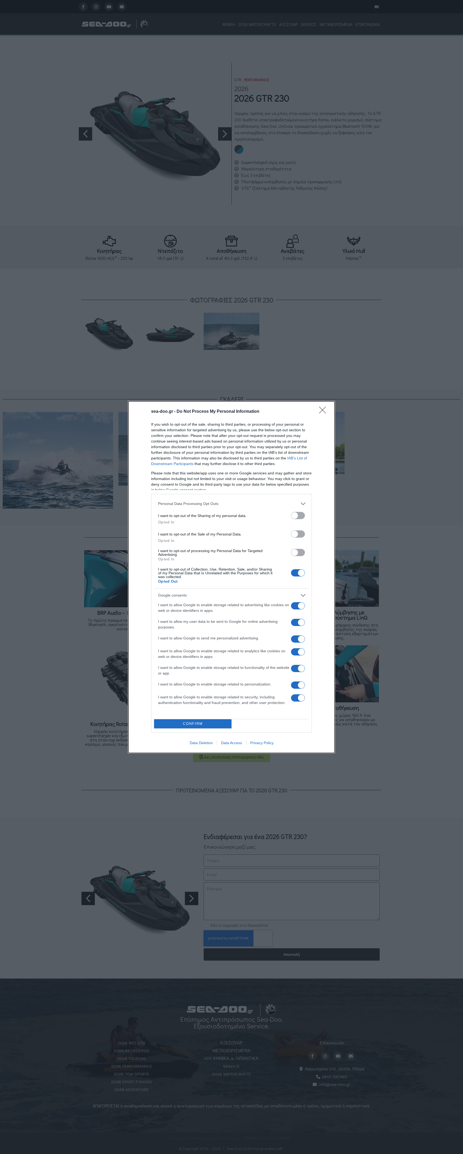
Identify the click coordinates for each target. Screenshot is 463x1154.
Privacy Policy (262, 743)
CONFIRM (193, 724)
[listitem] (231, 504)
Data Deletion (201, 743)
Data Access (231, 743)
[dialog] (231, 577)
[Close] (324, 412)
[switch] (298, 515)
